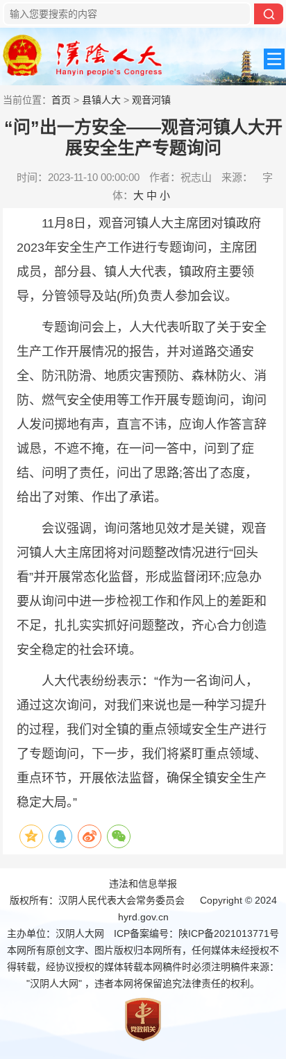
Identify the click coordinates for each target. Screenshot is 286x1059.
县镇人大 (101, 99)
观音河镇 (151, 99)
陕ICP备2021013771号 (228, 933)
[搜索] (268, 13)
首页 (61, 99)
